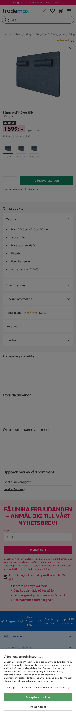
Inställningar (38, 706)
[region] (38, 682)
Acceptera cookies (38, 697)
